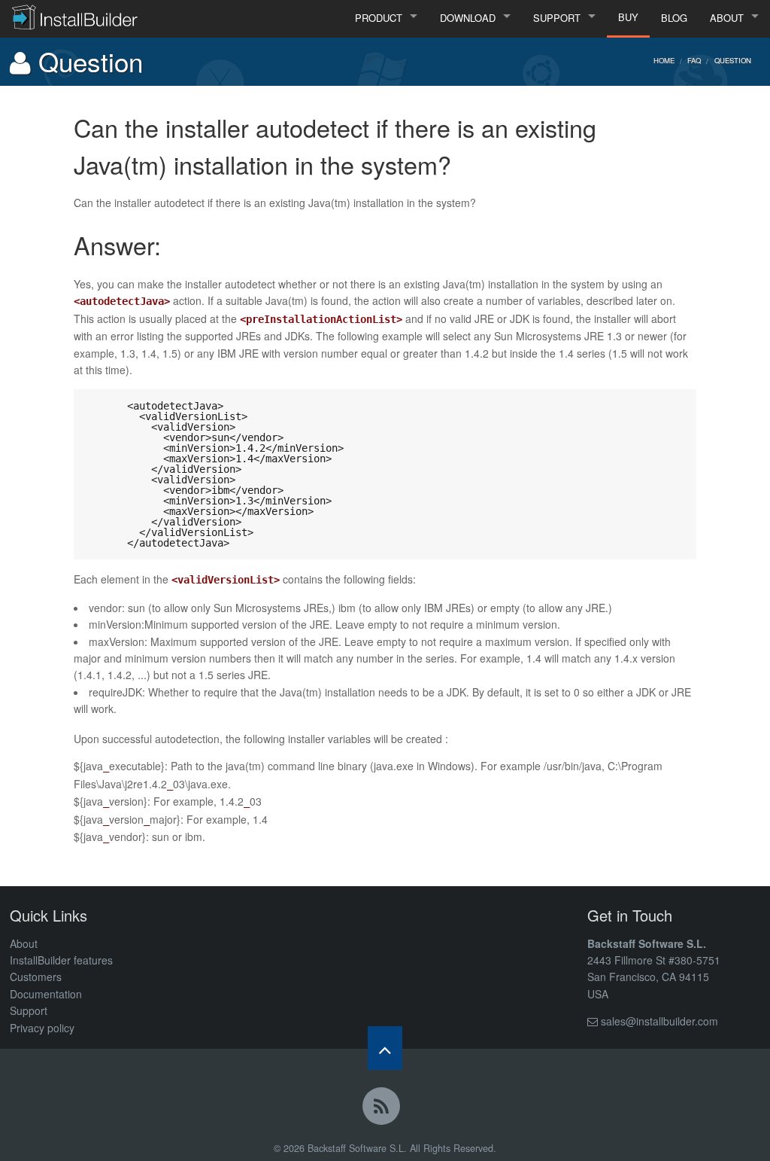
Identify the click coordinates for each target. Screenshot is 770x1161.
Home (664, 60)
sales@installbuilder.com (659, 1020)
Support (28, 1010)
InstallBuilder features (61, 960)
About (24, 943)
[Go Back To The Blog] (385, 1109)
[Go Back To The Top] (385, 1048)
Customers (36, 976)
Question (732, 60)
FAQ (694, 60)
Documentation (46, 993)
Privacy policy (42, 1027)
